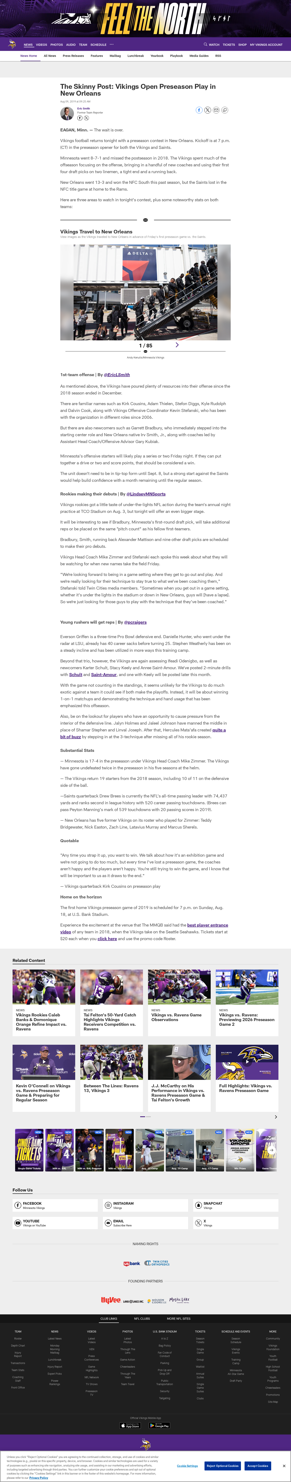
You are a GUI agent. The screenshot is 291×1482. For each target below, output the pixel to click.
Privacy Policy (38, 1477)
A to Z (164, 1338)
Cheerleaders (127, 1366)
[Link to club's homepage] (12, 44)
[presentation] (276, 1117)
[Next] (177, 344)
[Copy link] (224, 110)
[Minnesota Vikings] (145, 1445)
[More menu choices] (111, 44)
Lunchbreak (54, 1359)
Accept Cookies (258, 1466)
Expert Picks (55, 1373)
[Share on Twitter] (207, 112)
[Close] (284, 1466)
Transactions (18, 1362)
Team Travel (127, 1384)
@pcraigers (135, 621)
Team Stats (18, 1369)
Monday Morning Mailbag (55, 1349)
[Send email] (216, 112)
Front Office (18, 1387)
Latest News (55, 1338)
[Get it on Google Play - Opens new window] (159, 1427)
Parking (164, 1362)
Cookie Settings (187, 1466)
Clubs (200, 1398)
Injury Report (55, 1366)
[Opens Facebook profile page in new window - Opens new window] (79, 118)
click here (107, 938)
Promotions (273, 1394)
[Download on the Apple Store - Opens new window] (130, 1426)
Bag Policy (165, 1345)
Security (164, 1391)
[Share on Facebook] (199, 112)
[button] (143, 1116)
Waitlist (200, 1366)
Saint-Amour (104, 674)
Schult (75, 674)
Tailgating (164, 1398)
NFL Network (92, 1377)
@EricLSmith (117, 375)
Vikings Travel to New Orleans (96, 231)
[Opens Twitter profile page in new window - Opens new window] (86, 118)
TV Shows (92, 1384)
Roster (18, 1338)
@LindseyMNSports (146, 493)
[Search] (205, 44)
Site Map (273, 1401)
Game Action (127, 1359)
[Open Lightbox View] (145, 304)
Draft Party (236, 1380)
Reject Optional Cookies (223, 1466)
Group (200, 1359)
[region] (145, 1466)
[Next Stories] (271, 1150)
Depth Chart (18, 1345)
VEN (91, 1349)
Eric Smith (83, 108)
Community (273, 1338)
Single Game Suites (200, 1388)
